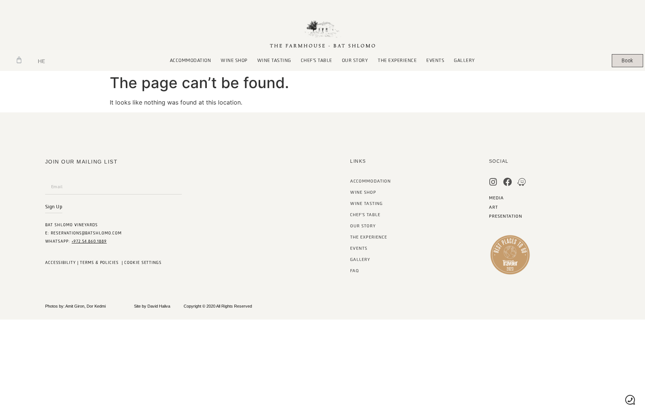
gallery (464, 60)
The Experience (397, 60)
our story (355, 60)
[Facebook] (507, 182)
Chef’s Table (365, 214)
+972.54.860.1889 (89, 241)
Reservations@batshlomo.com (86, 233)
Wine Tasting (274, 60)
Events (435, 60)
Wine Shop (234, 60)
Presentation (505, 216)
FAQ (354, 270)
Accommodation (190, 60)
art (493, 207)
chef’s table (316, 60)
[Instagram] (493, 182)
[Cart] (19, 60)
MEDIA (496, 198)
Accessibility (60, 262)
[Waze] (521, 182)
